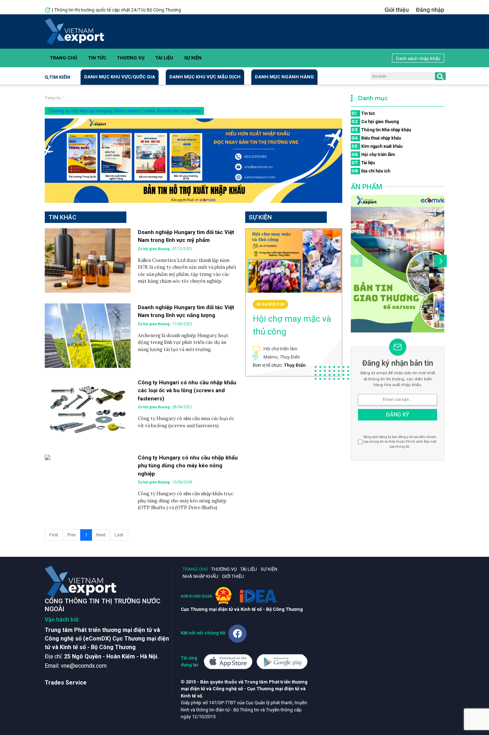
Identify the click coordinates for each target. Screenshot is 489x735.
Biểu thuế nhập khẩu (376, 138)
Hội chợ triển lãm (373, 154)
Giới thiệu (396, 9)
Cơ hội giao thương (375, 121)
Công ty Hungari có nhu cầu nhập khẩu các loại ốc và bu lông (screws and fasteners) (187, 390)
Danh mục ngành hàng (284, 76)
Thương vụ (131, 57)
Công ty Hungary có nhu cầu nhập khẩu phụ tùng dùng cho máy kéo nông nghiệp (188, 465)
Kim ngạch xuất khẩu (377, 146)
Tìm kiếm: (60, 77)
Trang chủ (63, 57)
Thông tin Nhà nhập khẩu (381, 129)
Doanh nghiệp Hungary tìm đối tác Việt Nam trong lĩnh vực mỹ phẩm (186, 236)
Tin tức (97, 57)
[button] (439, 261)
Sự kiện (193, 57)
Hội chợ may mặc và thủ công (292, 325)
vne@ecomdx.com (84, 665)
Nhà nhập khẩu (200, 576)
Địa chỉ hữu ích (371, 171)
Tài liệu (164, 57)
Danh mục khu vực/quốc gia (119, 76)
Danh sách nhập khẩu (418, 58)
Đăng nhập (430, 9)
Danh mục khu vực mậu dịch (205, 76)
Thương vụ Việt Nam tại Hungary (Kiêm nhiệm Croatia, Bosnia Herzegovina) (124, 110)
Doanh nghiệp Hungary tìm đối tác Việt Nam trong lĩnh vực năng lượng (186, 311)
